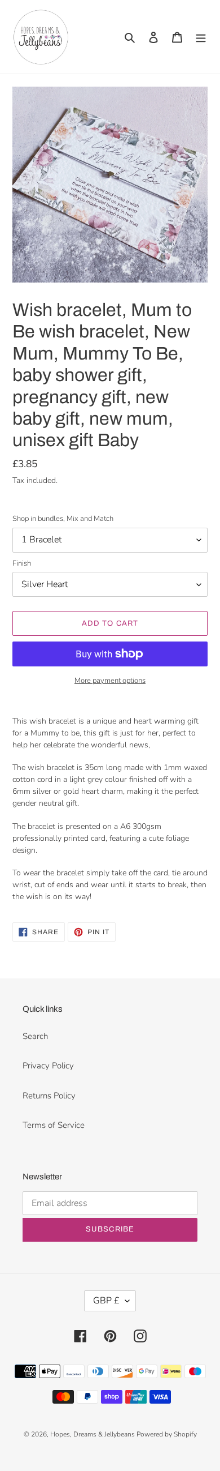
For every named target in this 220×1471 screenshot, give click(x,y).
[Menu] (201, 37)
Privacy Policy (48, 1065)
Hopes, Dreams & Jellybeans (93, 1434)
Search (35, 1036)
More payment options (110, 680)
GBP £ (106, 1300)
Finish (21, 563)
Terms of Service (54, 1125)
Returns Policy (49, 1095)
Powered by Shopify (167, 1434)
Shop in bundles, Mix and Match (62, 519)
